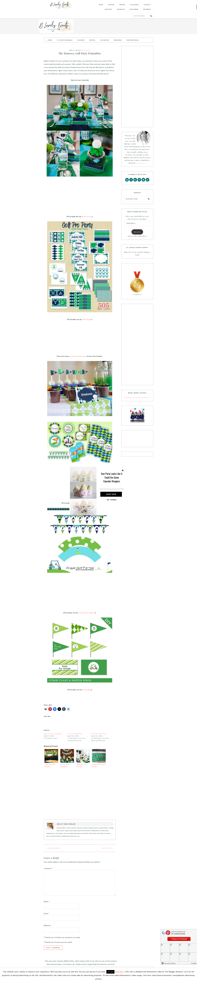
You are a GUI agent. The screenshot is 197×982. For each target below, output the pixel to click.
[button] (112, 477)
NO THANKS (112, 500)
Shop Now (111, 494)
